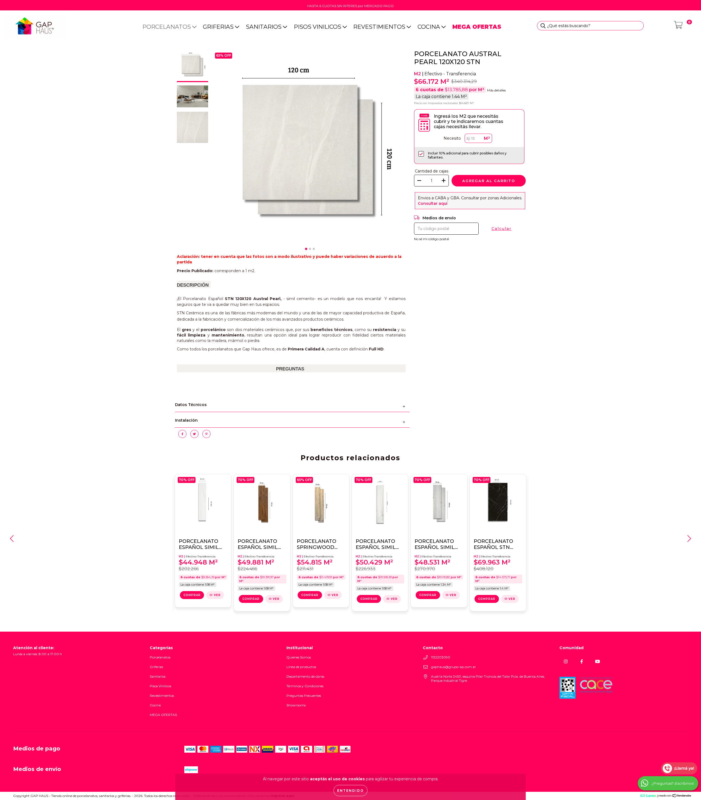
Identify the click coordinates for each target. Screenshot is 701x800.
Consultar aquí (432, 203)
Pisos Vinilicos (318, 26)
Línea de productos (301, 667)
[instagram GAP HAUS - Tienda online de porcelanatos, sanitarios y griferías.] (565, 661)
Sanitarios (264, 26)
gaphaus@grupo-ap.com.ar (453, 667)
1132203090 (440, 657)
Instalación (186, 420)
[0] (678, 26)
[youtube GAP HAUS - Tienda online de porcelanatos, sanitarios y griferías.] (597, 661)
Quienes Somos (298, 657)
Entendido (350, 791)
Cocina (429, 26)
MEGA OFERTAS (163, 715)
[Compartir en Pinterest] (206, 436)
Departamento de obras (305, 676)
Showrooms (296, 705)
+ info (424, 115)
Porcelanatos (167, 26)
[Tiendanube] (675, 796)
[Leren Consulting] (635, 796)
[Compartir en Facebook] (183, 436)
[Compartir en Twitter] (195, 436)
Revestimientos (380, 26)
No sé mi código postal (431, 239)
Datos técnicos (191, 404)
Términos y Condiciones (304, 686)
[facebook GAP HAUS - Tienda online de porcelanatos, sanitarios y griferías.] (581, 661)
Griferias (219, 26)
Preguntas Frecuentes (303, 695)
